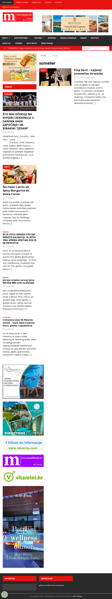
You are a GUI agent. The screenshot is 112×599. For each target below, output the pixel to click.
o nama (48, 2)
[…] (94, 103)
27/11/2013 (81, 77)
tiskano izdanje (21, 2)
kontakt (58, 2)
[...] (20, 157)
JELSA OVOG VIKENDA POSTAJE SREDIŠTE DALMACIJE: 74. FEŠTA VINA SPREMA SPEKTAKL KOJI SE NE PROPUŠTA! (19, 238)
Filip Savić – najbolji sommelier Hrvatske (88, 71)
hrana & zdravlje (68, 38)
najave (83, 38)
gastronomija (20, 38)
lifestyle (6, 43)
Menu (91, 77)
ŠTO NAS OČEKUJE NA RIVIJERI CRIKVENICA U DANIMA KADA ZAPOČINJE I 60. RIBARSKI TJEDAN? (18, 121)
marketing (36, 2)
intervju (52, 38)
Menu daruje (47, 43)
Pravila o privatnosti (11, 7)
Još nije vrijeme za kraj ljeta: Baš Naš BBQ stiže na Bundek (18, 281)
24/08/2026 (9, 329)
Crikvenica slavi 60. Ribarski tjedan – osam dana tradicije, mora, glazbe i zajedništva (19, 322)
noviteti (95, 38)
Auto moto (31, 43)
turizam (38, 38)
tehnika (18, 43)
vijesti (5, 38)
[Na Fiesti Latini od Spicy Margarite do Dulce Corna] (19, 174)
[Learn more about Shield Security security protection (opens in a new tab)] (4, 594)
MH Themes (77, 596)
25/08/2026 (9, 132)
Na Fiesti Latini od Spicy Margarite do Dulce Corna (16, 190)
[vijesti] (55, 77)
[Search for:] (95, 48)
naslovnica (6, 2)
